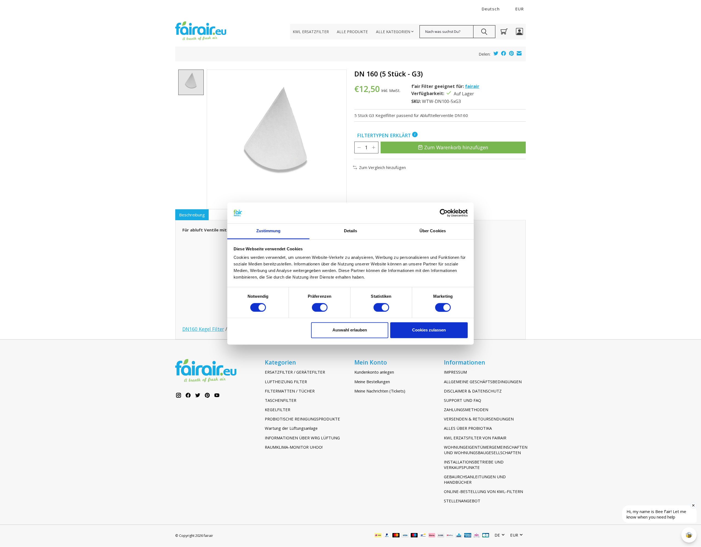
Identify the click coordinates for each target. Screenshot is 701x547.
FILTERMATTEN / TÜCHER (290, 391)
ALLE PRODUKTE (352, 31)
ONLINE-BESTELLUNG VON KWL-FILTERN (483, 491)
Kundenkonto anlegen (374, 372)
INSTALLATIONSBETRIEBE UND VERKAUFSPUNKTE (474, 464)
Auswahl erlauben (349, 330)
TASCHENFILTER (280, 400)
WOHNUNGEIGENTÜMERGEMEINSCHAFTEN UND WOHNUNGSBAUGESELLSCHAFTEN (485, 449)
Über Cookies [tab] (433, 231)
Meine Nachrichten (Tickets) (379, 391)
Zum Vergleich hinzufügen (382, 167)
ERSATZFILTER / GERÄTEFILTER (295, 372)
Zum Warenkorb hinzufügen (456, 147)
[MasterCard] (396, 536)
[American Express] (467, 536)
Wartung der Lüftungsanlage (291, 428)
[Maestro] (414, 536)
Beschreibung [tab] (192, 214)
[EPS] (476, 536)
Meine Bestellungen (372, 381)
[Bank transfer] (440, 536)
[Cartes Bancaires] (485, 536)
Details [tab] (350, 231)
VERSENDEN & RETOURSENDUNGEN (479, 419)
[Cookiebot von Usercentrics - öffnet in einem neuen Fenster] (444, 213)
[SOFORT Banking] (432, 536)
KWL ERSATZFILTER (311, 31)
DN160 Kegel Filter (203, 329)
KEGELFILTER (277, 409)
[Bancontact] (423, 536)
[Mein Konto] (519, 31)
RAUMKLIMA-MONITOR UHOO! (294, 447)
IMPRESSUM (455, 372)
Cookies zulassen (429, 330)
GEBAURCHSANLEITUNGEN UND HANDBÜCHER (475, 479)
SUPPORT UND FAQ (462, 400)
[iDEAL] (378, 536)
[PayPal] (386, 536)
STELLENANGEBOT (462, 500)
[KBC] (458, 536)
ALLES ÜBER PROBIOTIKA (468, 428)
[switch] (319, 307)
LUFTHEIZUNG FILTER (286, 381)
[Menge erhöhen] (373, 147)
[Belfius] (449, 536)
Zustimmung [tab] (268, 231)
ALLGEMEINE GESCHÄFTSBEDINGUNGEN (483, 381)
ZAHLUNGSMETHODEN (466, 409)
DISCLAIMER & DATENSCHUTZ (473, 391)
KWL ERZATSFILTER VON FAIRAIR (475, 437)
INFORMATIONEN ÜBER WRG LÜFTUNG (302, 437)
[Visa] (405, 536)
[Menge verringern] (359, 147)
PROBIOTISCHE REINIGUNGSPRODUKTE (302, 419)
